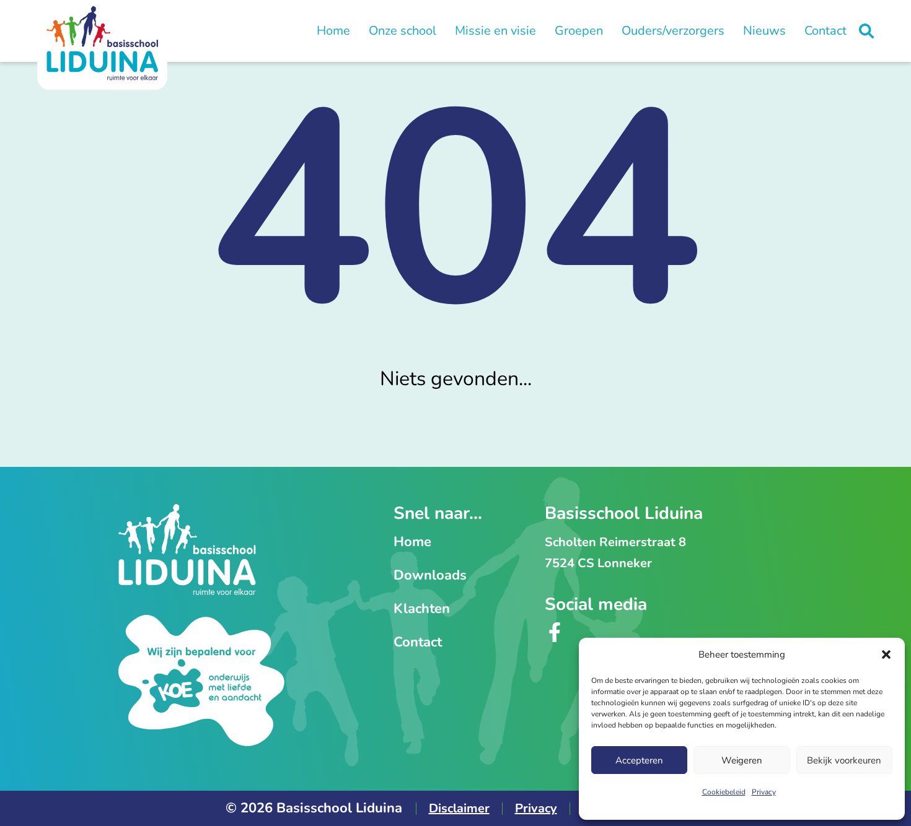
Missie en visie (495, 30)
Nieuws (764, 30)
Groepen (579, 30)
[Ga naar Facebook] (555, 638)
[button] (886, 654)
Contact (825, 30)
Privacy (764, 792)
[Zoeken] (866, 31)
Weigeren (741, 760)
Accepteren (639, 760)
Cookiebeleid (724, 792)
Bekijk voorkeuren (844, 760)
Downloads (430, 575)
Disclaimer (459, 808)
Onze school (402, 30)
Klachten (422, 608)
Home (333, 30)
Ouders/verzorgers (673, 30)
